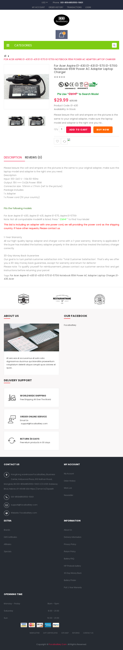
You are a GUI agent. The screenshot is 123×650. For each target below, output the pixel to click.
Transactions (74, 7)
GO (114, 45)
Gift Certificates (10, 537)
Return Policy (70, 551)
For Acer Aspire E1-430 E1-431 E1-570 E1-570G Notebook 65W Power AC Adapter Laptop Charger (59, 59)
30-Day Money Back (73, 573)
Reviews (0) (33, 157)
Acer (11, 278)
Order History (56, 7)
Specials (7, 551)
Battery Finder (70, 580)
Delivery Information (72, 537)
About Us (68, 530)
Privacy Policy (70, 544)
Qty (56, 129)
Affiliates (7, 544)
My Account (38, 7)
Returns (76, 633)
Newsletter (68, 495)
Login (88, 7)
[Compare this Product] (64, 141)
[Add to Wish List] (57, 141)
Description (13, 157)
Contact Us (88, 633)
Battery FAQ (69, 559)
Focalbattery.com (58, 644)
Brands (7, 530)
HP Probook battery (72, 566)
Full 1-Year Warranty (73, 587)
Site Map (65, 633)
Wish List (68, 488)
